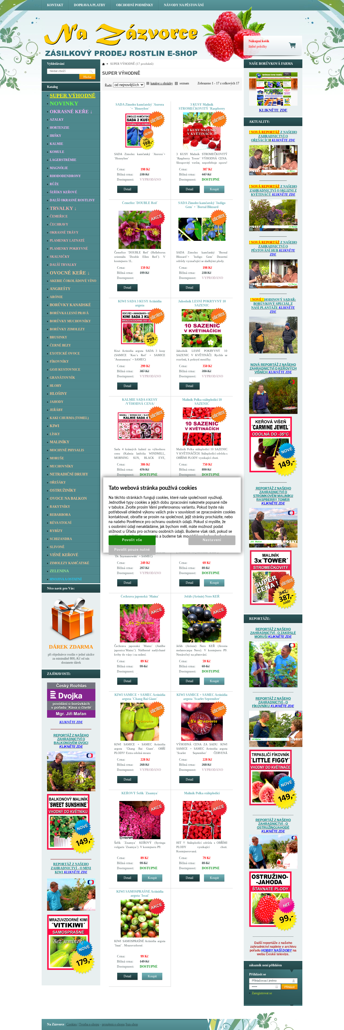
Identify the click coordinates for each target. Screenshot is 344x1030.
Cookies (71, 1024)
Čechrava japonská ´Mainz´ (140, 596)
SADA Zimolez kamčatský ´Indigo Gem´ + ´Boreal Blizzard (201, 205)
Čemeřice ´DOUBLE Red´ (140, 203)
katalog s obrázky (161, 83)
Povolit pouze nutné (132, 550)
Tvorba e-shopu (89, 1024)
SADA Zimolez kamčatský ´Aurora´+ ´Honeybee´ (140, 106)
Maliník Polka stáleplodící (202, 793)
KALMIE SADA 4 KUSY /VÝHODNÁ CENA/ (139, 402)
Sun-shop (132, 1024)
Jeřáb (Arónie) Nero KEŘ (202, 596)
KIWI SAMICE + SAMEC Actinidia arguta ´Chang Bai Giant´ (139, 697)
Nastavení (212, 540)
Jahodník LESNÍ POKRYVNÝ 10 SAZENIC (202, 303)
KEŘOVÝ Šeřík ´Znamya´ (139, 793)
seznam (184, 83)
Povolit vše (132, 540)
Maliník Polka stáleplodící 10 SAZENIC (202, 402)
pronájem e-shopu (113, 1024)
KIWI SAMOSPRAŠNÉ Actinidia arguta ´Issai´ (139, 893)
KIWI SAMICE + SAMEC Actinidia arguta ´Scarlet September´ (202, 697)
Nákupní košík (259, 41)
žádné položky (258, 46)
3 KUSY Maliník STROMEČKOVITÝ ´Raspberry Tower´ (202, 109)
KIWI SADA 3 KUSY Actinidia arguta (140, 303)
